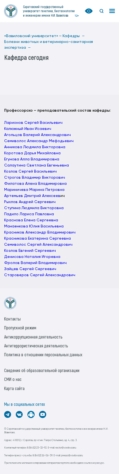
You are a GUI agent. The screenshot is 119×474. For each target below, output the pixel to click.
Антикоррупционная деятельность (33, 336)
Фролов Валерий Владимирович (35, 263)
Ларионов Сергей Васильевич (33, 123)
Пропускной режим (20, 327)
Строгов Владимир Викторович (34, 178)
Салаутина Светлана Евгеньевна (36, 165)
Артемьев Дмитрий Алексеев (32, 196)
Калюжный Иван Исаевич (27, 129)
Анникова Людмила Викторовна (34, 147)
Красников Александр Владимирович (40, 232)
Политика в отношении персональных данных (43, 354)
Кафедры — (74, 36)
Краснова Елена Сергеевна (31, 220)
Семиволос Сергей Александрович (38, 245)
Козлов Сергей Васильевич (30, 171)
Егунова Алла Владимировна (31, 159)
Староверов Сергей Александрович (39, 275)
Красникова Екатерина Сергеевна (37, 238)
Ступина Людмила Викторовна (34, 208)
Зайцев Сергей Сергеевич (30, 269)
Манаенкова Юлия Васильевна (34, 226)
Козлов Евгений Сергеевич (30, 251)
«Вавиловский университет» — (33, 36)
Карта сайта (14, 388)
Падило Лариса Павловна (29, 214)
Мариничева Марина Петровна (34, 190)
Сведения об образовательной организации (41, 370)
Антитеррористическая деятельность (36, 345)
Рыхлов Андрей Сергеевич (30, 202)
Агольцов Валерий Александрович (37, 135)
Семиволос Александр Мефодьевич (39, 141)
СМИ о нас (13, 379)
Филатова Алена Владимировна (35, 184)
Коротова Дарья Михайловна (32, 153)
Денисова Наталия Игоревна (32, 257)
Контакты (12, 318)
